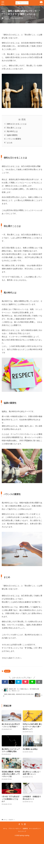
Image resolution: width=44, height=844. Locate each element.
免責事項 (25, 828)
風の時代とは (12, 131)
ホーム (5, 828)
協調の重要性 (12, 135)
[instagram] (25, 824)
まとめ (9, 142)
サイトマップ (22, 831)
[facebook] (19, 824)
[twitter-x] (22, 824)
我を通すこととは (14, 127)
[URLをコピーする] (39, 682)
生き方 (7, 18)
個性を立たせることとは (16, 124)
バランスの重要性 (14, 138)
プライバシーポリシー (14, 828)
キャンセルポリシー (35, 828)
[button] (5, 682)
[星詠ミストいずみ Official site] (22, 3)
